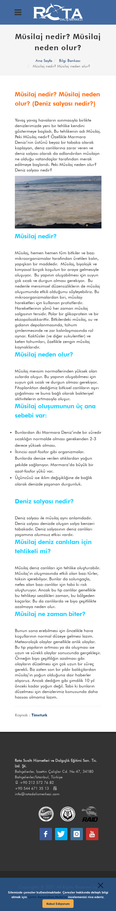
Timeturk (39, 715)
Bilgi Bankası (69, 60)
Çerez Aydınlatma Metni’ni (48, 897)
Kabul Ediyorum (58, 903)
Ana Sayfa (44, 60)
